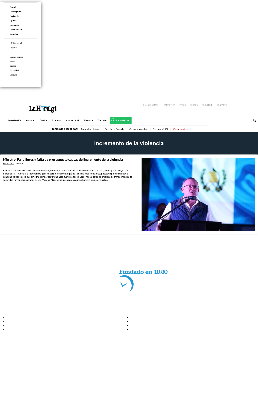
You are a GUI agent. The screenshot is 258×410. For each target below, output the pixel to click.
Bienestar (14, 34)
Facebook (14, 360)
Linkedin (13, 368)
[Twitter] (247, 92)
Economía (14, 25)
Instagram (14, 364)
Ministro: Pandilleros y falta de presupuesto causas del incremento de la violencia (63, 159)
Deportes (13, 48)
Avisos (12, 61)
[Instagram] (236, 92)
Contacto (13, 75)
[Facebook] (231, 92)
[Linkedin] (241, 92)
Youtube (13, 375)
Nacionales (14, 16)
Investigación (16, 11)
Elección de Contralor (115, 129)
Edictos (13, 66)
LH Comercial (16, 43)
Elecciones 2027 (160, 129)
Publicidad (14, 70)
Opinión (13, 20)
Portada (13, 7)
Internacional (16, 29)
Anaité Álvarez (8, 163)
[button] (254, 120)
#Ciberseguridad (180, 129)
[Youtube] (252, 92)
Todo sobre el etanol (90, 129)
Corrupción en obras (138, 129)
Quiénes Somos (16, 57)
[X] (5, 372)
